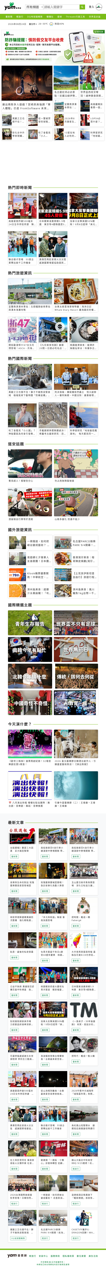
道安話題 (16, 443)
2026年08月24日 (17, 24)
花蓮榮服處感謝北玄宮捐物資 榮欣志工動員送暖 (22, 1059)
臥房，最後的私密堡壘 (21, 951)
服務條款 (55, 1256)
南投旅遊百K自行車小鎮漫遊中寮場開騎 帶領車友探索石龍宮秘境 (53, 850)
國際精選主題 (20, 604)
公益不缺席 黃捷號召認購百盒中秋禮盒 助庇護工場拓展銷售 (22, 989)
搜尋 (59, 16)
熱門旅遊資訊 (20, 272)
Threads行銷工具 (75, 16)
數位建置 (81, 1256)
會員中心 (43, 1256)
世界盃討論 (95, 16)
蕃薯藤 (12, 6)
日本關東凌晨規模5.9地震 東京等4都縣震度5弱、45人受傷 (83, 989)
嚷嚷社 (50, 16)
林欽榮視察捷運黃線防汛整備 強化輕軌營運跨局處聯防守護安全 (21, 920)
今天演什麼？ (20, 724)
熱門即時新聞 (20, 187)
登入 (91, 7)
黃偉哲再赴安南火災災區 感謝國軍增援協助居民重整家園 (21, 1128)
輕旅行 (19, 16)
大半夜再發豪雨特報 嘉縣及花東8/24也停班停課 (84, 954)
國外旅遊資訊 (20, 529)
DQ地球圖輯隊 (35, 16)
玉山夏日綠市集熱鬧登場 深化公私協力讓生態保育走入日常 (83, 885)
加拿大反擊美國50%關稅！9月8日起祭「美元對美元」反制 (53, 1024)
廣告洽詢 (93, 1256)
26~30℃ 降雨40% (51, 23)
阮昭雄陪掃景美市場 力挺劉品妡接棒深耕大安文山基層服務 (21, 1024)
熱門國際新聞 (20, 358)
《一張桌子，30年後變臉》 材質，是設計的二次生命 (84, 1024)
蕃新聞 (9, 16)
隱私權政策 (68, 1256)
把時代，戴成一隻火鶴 (83, 1056)
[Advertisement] (53, 164)
